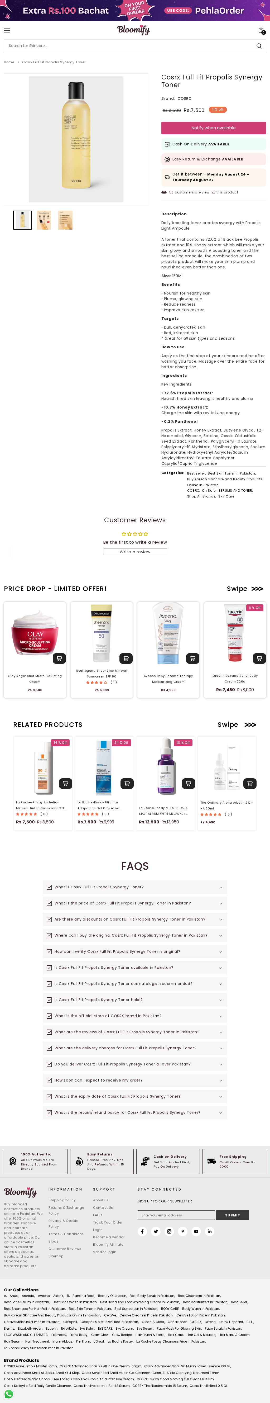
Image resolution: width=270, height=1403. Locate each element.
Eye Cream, (125, 1328)
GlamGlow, (100, 1335)
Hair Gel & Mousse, (201, 1335)
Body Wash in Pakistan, (201, 1308)
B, (68, 1295)
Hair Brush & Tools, (150, 1335)
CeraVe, (110, 1315)
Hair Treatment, (37, 1341)
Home (9, 62)
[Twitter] (156, 1231)
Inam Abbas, (62, 1341)
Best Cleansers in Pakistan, (199, 1295)
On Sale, (209, 490)
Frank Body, (79, 1335)
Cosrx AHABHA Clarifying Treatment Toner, (185, 1373)
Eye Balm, (87, 1328)
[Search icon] (259, 46)
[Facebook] (142, 1231)
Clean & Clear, (153, 1322)
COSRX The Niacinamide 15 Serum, (160, 1385)
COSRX (184, 98)
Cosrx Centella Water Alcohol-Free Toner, (36, 1379)
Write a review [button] (135, 551)
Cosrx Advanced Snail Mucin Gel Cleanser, (116, 1373)
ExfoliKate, (69, 1328)
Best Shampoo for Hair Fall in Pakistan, (35, 1308)
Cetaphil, (70, 1322)
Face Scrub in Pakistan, (223, 1328)
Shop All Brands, (201, 496)
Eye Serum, (145, 1328)
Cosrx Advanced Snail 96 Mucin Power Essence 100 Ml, (187, 1366)
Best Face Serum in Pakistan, (27, 1302)
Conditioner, (177, 1322)
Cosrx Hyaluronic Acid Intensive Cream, (102, 1379)
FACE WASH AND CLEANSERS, (26, 1335)
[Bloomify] (23, 1192)
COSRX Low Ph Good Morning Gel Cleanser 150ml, (176, 1379)
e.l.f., (250, 1322)
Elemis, (9, 1328)
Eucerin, (52, 1328)
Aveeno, (44, 1295)
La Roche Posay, (120, 1341)
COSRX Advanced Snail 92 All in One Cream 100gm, (101, 1366)
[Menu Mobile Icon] (7, 30)
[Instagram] (169, 1231)
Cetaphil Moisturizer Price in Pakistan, (109, 1322)
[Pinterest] (182, 1231)
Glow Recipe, (122, 1335)
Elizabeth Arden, (30, 1328)
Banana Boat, (84, 1295)
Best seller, (196, 473)
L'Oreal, (99, 1341)
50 (171, 192)
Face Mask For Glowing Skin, (179, 1328)
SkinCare (226, 496)
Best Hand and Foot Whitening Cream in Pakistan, (140, 1302)
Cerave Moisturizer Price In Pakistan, (32, 1322)
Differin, (210, 1322)
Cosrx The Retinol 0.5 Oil (209, 1385)
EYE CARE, (105, 1328)
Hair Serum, (13, 1341)
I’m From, (83, 1341)
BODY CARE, (170, 1308)
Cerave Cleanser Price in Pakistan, (146, 1315)
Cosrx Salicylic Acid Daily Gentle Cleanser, (37, 1385)
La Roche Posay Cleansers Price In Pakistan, (171, 1341)
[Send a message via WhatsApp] (9, 1394)
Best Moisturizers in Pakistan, (205, 1302)
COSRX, (193, 490)
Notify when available (213, 128)
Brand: (168, 98)
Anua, (14, 1295)
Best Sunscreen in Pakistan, (136, 1308)
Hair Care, (176, 1335)
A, (5, 1295)
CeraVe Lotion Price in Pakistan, (200, 1315)
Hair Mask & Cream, (234, 1335)
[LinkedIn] (209, 1231)
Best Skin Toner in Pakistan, (232, 473)
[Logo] (133, 30)
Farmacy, (59, 1335)
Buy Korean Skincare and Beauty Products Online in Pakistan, (224, 482)
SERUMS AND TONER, (236, 490)
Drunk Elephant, (231, 1322)
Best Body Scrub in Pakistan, (152, 1295)
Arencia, (28, 1295)
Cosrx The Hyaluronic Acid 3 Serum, (102, 1385)
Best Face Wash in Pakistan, (75, 1302)
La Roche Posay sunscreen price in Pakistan (39, 1348)
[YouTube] (196, 1231)
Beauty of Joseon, (112, 1295)
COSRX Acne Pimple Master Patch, (30, 1366)
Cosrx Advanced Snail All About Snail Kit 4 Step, (42, 1373)
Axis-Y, (58, 1295)
